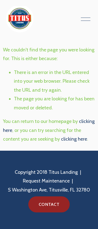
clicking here (74, 139)
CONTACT (49, 204)
